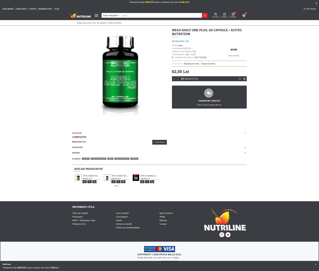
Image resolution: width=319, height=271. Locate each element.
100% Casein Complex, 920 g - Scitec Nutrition (120, 175)
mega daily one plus (98, 159)
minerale (134, 159)
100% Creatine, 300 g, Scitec (149, 175)
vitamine (86, 159)
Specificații (77, 147)
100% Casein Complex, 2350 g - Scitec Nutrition (91, 175)
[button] (115, 185)
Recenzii (76, 153)
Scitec (110, 159)
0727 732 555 (200, 57)
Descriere (77, 133)
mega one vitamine (121, 159)
